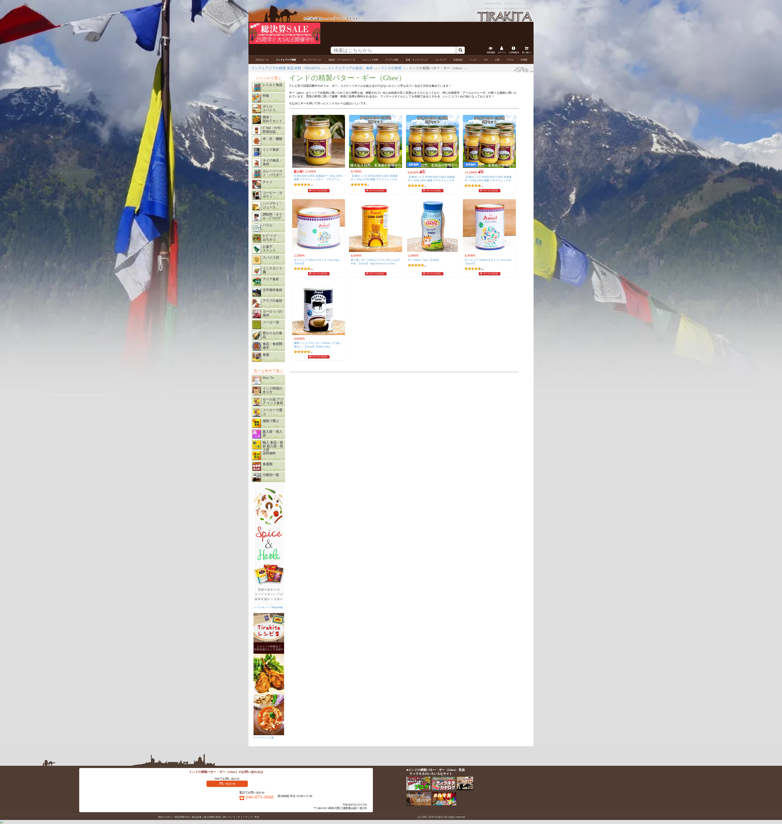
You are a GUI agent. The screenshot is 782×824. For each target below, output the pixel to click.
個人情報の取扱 (212, 817)
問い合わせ (227, 783)
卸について (229, 817)
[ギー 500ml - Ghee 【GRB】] (432, 225)
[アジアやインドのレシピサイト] (465, 789)
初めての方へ (165, 817)
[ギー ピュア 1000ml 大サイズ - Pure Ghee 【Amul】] (489, 225)
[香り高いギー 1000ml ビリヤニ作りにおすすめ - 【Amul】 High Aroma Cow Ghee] (375, 225)
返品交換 (197, 817)
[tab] (262, 60)
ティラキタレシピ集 (264, 737)
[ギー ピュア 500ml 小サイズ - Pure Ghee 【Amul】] (318, 225)
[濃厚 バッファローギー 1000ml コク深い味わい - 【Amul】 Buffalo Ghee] (318, 308)
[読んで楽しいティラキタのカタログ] (444, 789)
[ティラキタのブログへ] (418, 789)
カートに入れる (320, 190)
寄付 (257, 817)
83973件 (529, 3)
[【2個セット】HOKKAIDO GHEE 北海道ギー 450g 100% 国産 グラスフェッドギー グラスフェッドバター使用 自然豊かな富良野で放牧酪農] (375, 141)
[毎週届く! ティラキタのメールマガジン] (445, 804)
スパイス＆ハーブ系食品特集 (268, 607)
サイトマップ (245, 817)
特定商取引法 (182, 817)
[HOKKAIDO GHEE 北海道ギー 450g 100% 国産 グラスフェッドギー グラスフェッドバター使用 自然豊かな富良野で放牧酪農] (318, 141)
